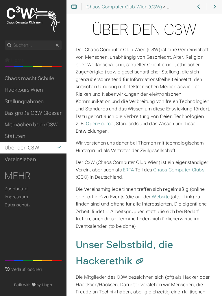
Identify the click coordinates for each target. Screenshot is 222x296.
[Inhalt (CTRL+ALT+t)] (74, 7)
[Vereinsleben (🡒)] (214, 7)
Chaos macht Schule (29, 78)
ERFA (128, 170)
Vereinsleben (20, 159)
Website (161, 196)
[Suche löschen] (57, 45)
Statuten (15, 136)
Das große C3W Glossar (33, 113)
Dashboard (16, 188)
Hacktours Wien (24, 90)
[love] (34, 285)
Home (17, 60)
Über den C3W (22, 148)
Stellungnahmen (24, 101)
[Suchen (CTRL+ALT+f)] (9, 45)
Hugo (47, 285)
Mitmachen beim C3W (31, 124)
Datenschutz (18, 205)
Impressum (16, 196)
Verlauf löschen (26, 269)
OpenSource (99, 123)
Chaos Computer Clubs (178, 170)
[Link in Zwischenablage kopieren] (140, 262)
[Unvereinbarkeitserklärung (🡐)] (198, 7)
